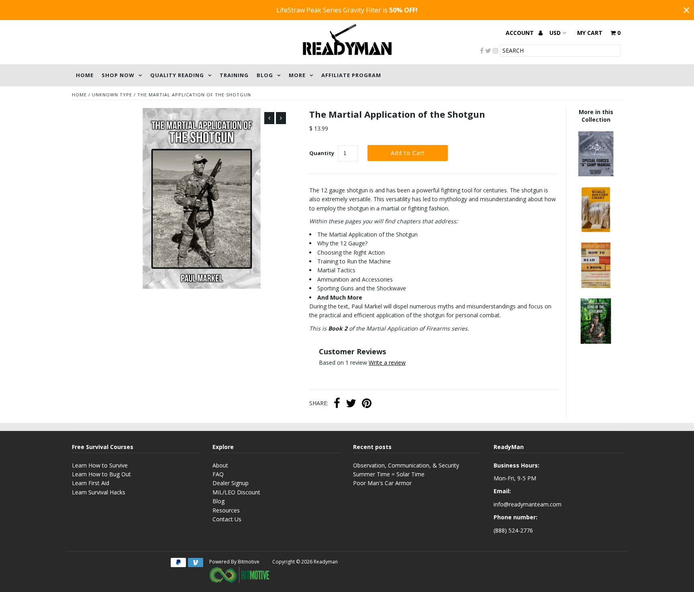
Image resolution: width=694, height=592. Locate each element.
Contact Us (226, 519)
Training (234, 75)
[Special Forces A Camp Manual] (595, 174)
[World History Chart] (595, 230)
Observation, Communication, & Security (406, 465)
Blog (265, 75)
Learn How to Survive (100, 465)
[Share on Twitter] (351, 404)
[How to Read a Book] (595, 286)
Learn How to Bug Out (101, 474)
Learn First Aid (90, 483)
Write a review (387, 362)
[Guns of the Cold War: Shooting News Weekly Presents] (595, 341)
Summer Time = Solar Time (389, 474)
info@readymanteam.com (527, 504)
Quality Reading (177, 75)
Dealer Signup (230, 483)
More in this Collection (596, 115)
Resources (226, 510)
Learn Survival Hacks (98, 492)
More (297, 75)
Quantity (321, 153)
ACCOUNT (520, 33)
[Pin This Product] (366, 404)
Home (85, 75)
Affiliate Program (351, 75)
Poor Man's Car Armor (382, 483)
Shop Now (118, 75)
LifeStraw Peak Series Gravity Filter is (347, 10)
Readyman (326, 561)
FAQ (218, 474)
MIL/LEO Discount (236, 492)
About (220, 465)
